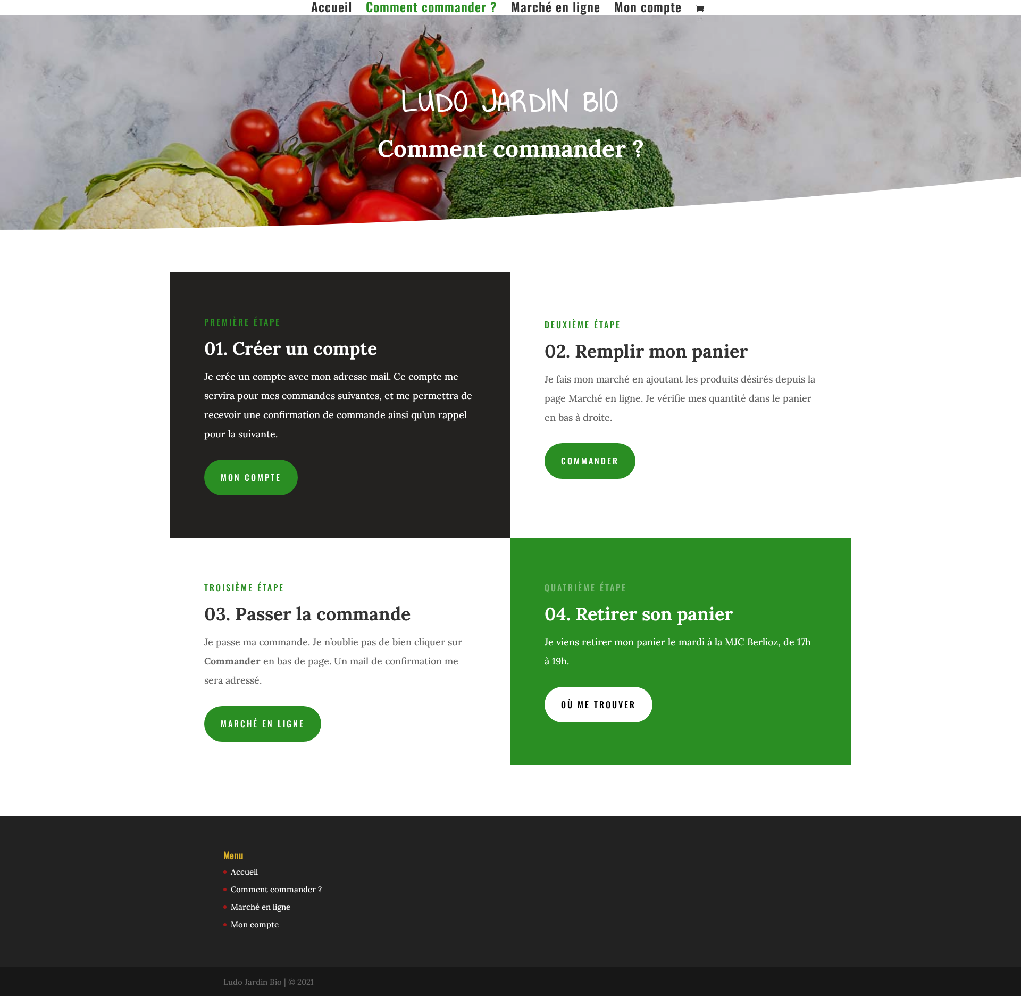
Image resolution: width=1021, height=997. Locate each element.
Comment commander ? (431, 8)
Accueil (331, 8)
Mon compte (648, 8)
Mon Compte (251, 477)
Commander (590, 460)
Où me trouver (598, 704)
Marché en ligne (555, 8)
